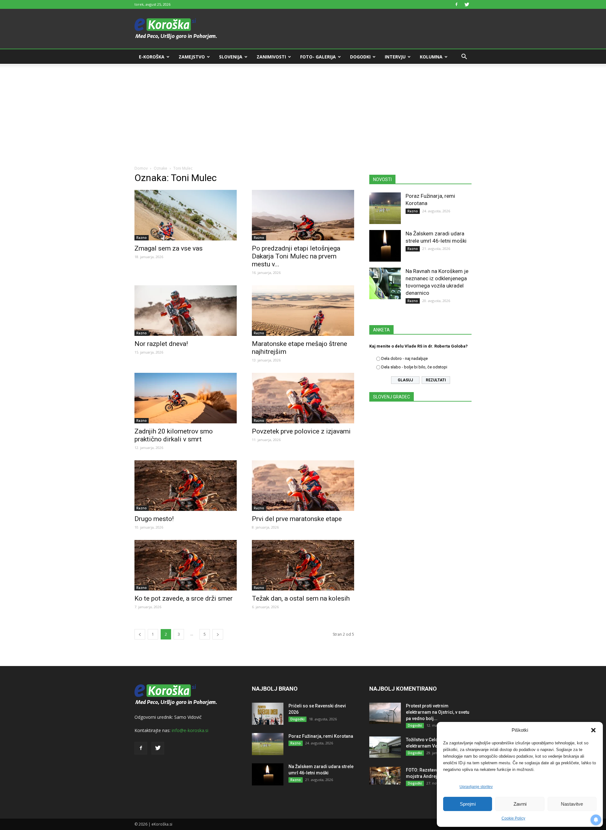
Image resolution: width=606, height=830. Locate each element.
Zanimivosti (271, 57)
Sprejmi (468, 804)
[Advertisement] (303, 111)
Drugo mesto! (154, 519)
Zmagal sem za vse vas (168, 248)
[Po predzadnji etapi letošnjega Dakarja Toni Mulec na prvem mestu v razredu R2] (303, 215)
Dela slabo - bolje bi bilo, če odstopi (414, 367)
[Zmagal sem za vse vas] (185, 215)
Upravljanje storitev (476, 787)
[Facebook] (456, 4)
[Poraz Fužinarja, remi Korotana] (385, 208)
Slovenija (230, 57)
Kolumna (431, 57)
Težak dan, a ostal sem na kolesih (301, 598)
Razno (141, 237)
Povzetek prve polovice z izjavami (301, 431)
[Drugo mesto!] (185, 485)
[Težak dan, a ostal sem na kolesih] (303, 565)
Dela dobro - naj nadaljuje (404, 358)
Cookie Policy (513, 818)
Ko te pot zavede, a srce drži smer (183, 598)
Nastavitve (572, 804)
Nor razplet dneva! (161, 344)
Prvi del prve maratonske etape (297, 519)
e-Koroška (151, 57)
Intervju (395, 57)
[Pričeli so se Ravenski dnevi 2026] (267, 714)
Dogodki (360, 57)
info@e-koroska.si (190, 730)
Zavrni (520, 804)
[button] (593, 730)
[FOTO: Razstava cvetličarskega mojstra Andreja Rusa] (385, 776)
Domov (141, 168)
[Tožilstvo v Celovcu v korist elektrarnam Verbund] (385, 747)
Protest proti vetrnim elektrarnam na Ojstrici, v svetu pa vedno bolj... (437, 712)
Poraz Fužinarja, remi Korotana (320, 736)
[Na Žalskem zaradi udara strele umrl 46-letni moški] (385, 246)
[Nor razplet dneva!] (185, 310)
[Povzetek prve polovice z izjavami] (303, 398)
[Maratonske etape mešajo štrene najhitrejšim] (303, 310)
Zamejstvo (192, 57)
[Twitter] (467, 4)
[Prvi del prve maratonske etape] (303, 485)
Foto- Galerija (318, 57)
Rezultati (436, 380)
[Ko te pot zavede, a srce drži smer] (185, 565)
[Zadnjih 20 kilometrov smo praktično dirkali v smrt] (185, 398)
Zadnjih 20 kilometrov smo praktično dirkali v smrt (173, 435)
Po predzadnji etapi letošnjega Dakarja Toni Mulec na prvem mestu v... (296, 256)
